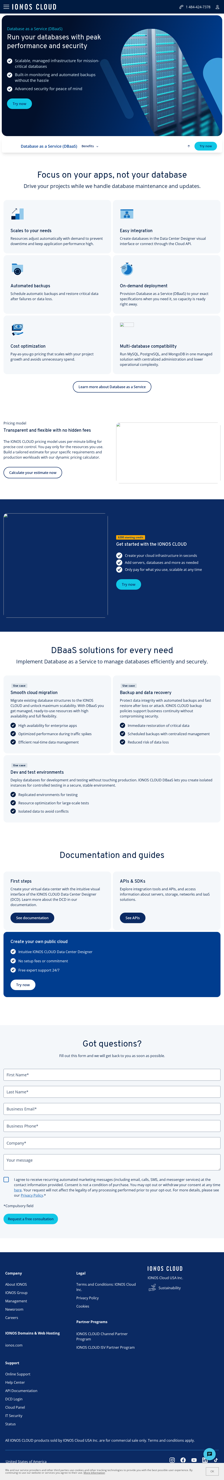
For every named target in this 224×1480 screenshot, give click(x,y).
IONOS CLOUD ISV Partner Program (105, 1347)
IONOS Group (16, 1292)
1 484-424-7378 (198, 7)
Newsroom (14, 1309)
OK (212, 1471)
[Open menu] (6, 7)
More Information (94, 1473)
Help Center (15, 1382)
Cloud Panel (15, 1407)
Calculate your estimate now (32, 472)
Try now (19, 103)
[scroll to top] (189, 146)
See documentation (32, 917)
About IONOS (16, 1284)
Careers (11, 1317)
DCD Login (14, 1399)
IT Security (13, 1415)
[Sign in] (217, 7)
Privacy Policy (32, 1195)
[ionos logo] (34, 7)
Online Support (17, 1374)
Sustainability (170, 1287)
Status (10, 1424)
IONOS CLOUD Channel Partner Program (102, 1336)
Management (16, 1301)
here (18, 1190)
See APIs (133, 917)
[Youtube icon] (194, 1461)
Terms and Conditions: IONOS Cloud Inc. (106, 1287)
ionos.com (14, 1345)
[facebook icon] (183, 1461)
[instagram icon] (172, 1461)
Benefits (88, 146)
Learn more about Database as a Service (112, 386)
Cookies (82, 1306)
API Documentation (21, 1390)
